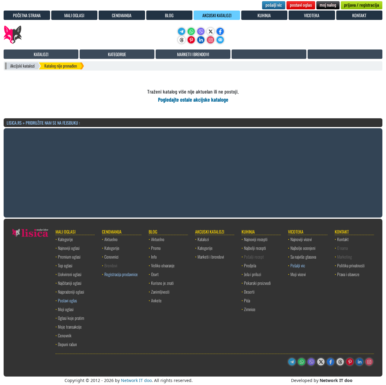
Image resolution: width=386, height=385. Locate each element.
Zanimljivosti (160, 291)
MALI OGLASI (74, 15)
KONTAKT (359, 15)
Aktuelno (111, 239)
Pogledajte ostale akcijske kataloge (193, 99)
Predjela (250, 265)
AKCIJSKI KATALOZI (216, 15)
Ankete (156, 300)
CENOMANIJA (121, 15)
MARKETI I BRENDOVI (193, 54)
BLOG (169, 15)
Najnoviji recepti (255, 239)
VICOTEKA (311, 15)
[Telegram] (181, 31)
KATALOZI (41, 54)
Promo (156, 248)
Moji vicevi (298, 274)
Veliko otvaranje (163, 265)
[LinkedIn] (200, 39)
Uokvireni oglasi (69, 274)
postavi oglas (301, 5)
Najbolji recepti (255, 248)
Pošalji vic (297, 265)
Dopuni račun (67, 344)
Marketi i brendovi (211, 256)
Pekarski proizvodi (257, 283)
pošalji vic (273, 5)
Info (154, 256)
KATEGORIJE (117, 54)
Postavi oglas (67, 300)
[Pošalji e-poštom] (220, 39)
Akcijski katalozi (22, 65)
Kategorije (65, 239)
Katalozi (203, 239)
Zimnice (249, 309)
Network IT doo (136, 380)
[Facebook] (220, 31)
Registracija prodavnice (121, 274)
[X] (210, 31)
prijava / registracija (361, 5)
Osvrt (155, 274)
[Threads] (181, 39)
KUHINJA (264, 15)
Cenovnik (64, 335)
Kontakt (343, 239)
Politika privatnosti (351, 265)
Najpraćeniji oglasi (71, 291)
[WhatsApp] (191, 31)
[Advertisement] (193, 172)
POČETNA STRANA (27, 15)
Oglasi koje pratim (71, 318)
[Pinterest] (191, 39)
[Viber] (200, 31)
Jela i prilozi (252, 274)
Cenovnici (111, 256)
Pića (247, 300)
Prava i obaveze (348, 274)
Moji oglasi (66, 309)
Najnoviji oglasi (69, 248)
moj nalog (328, 5)
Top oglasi (65, 265)
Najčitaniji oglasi (69, 283)
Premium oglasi (69, 256)
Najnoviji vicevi (301, 239)
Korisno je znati (162, 283)
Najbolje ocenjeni (302, 248)
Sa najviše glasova (303, 256)
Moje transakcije (70, 326)
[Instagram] (210, 39)
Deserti (249, 291)
